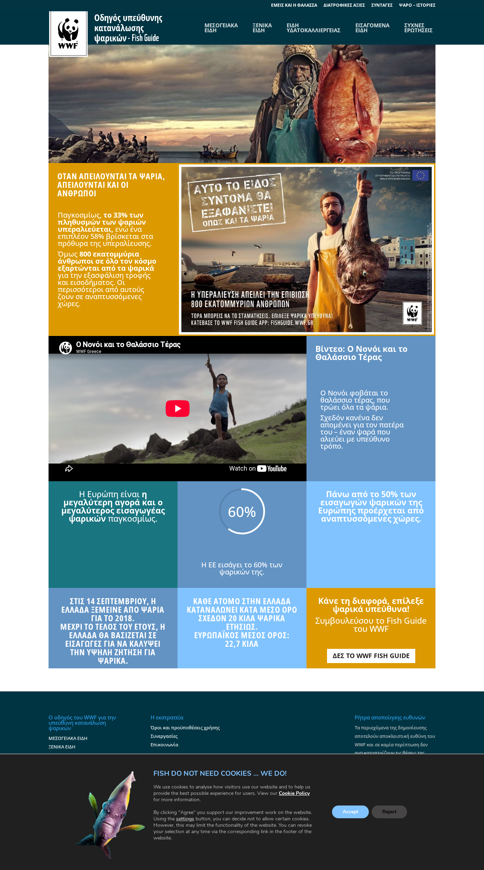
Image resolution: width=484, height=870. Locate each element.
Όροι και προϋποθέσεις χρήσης (185, 727)
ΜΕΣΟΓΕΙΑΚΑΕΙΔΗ (221, 28)
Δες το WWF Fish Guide (371, 655)
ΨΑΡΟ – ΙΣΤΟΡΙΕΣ (417, 5)
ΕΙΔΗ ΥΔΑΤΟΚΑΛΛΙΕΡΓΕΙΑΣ (314, 28)
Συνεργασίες (164, 736)
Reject (389, 812)
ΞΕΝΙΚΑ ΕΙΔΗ (262, 28)
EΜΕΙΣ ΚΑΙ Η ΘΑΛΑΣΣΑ (294, 5)
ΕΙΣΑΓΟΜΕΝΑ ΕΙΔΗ (372, 28)
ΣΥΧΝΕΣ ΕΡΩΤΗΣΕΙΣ (418, 28)
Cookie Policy (294, 793)
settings (185, 819)
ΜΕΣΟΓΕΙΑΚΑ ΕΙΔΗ (68, 738)
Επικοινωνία (164, 744)
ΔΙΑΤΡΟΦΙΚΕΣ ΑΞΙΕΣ (344, 5)
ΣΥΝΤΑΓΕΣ (382, 5)
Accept (350, 812)
